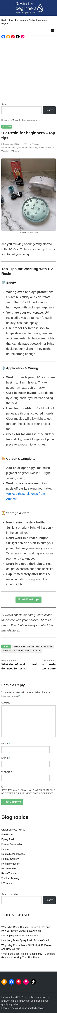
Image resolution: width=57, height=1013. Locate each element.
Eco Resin (7, 834)
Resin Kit (42, 147)
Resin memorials (10, 863)
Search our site (9, 894)
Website (6, 772)
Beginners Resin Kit (27, 147)
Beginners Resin (9, 147)
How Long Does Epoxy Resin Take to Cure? (25, 940)
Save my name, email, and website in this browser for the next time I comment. (28, 792)
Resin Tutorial (21, 651)
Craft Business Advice (13, 829)
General (5, 849)
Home (4, 120)
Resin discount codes (13, 854)
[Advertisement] (28, 70)
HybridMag (38, 1008)
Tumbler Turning (10, 878)
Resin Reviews (9, 868)
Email (5, 758)
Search (5, 104)
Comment (8, 703)
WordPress (21, 1008)
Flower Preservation (12, 844)
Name (5, 743)
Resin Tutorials (9, 873)
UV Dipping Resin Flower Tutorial (19, 935)
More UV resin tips (28, 599)
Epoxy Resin (8, 839)
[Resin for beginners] (28, 7)
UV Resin (7, 127)
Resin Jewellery (10, 859)
